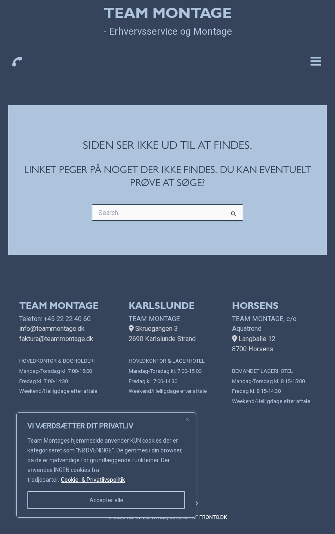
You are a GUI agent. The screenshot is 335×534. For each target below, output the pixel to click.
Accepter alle (106, 500)
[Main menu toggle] (315, 61)
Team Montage (168, 15)
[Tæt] (187, 419)
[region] (106, 465)
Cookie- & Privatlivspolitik (93, 479)
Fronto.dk (213, 517)
